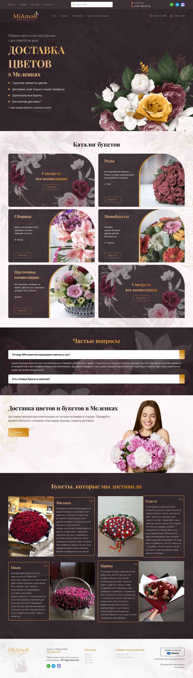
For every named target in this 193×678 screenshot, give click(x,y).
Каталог (11, 4)
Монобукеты (78, 15)
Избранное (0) (122, 654)
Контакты (48, 4)
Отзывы (23, 4)
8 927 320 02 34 (142, 6)
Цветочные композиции (98, 15)
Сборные (64, 15)
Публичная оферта (124, 657)
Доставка (35, 4)
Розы (54, 15)
